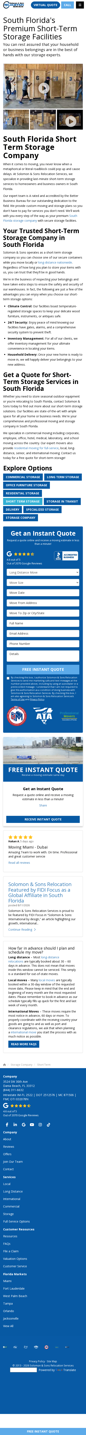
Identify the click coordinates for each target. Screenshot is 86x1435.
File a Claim (11, 1251)
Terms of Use (18, 699)
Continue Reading (20, 929)
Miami (7, 1281)
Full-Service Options (16, 1221)
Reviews (8, 1147)
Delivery (12, 509)
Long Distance (13, 1191)
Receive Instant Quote (43, 819)
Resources (10, 1236)
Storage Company (20, 518)
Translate (69, 1370)
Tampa (8, 1303)
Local (6, 1184)
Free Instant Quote (43, 1431)
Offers (7, 1154)
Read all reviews (19, 863)
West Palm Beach (15, 1296)
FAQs (6, 1244)
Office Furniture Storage (26, 485)
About (7, 1139)
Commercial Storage (23, 477)
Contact (8, 1169)
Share (43, 805)
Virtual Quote (45, 5)
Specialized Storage (42, 509)
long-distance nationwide (55, 262)
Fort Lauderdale (14, 1288)
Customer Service (15, 1266)
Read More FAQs (24, 1044)
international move (23, 1032)
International (11, 1199)
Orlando (8, 1311)
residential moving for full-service (36, 448)
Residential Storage (22, 493)
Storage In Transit (62, 501)
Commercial (11, 1206)
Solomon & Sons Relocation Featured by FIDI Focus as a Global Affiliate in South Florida (40, 892)
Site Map (52, 1361)
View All (8, 1326)
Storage (8, 1214)
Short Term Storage (23, 501)
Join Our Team (13, 1162)
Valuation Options (15, 1259)
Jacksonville (11, 1318)
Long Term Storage (63, 477)
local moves (47, 980)
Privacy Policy (37, 699)
